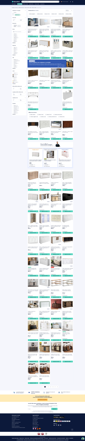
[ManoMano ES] (39, 428)
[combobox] (69, 10)
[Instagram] (58, 425)
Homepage (13, 7)
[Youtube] (60, 425)
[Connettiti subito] (70, 2)
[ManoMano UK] (35, 428)
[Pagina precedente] (43, 387)
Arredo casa (16, 7)
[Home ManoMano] (15, 2)
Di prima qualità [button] (65, 149)
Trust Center (46, 438)
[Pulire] (58, 1)
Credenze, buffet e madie (28, 7)
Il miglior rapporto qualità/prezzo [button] (50, 149)
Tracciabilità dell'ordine (15, 416)
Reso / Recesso (14, 418)
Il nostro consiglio (35, 416)
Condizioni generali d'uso (52, 438)
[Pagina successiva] (57, 387)
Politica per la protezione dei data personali (36, 438)
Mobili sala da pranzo (21, 7)
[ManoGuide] (82, 438)
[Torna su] (72, 430)
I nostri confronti (35, 419)
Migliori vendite (35, 423)
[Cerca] (22, 1)
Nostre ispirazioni (35, 422)
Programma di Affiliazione (16, 426)
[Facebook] (56, 425)
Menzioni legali (27, 438)
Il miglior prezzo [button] (35, 149)
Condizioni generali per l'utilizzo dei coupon (18, 427)
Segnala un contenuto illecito (16, 422)
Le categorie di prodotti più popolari (38, 418)
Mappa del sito (21, 438)
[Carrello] (73, 2)
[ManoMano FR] (33, 428)
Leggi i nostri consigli (60, 66)
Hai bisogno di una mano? (16, 419)
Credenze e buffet (34, 7)
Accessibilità (71, 438)
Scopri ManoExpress (36, 424)
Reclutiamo (13, 424)
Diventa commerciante (15, 423)
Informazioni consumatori (61, 438)
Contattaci (13, 420)
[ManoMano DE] (37, 428)
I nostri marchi (35, 420)
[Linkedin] (54, 425)
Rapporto (67, 438)
